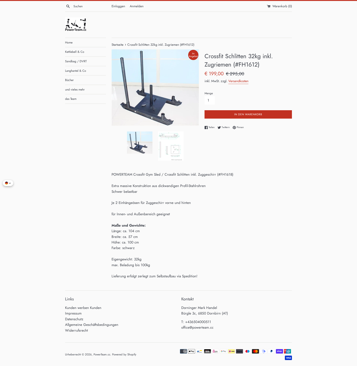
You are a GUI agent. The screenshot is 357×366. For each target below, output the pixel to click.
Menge (209, 93)
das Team (70, 99)
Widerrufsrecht (76, 330)
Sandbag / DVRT (76, 61)
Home (69, 42)
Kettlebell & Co (74, 52)
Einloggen (118, 6)
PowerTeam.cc (102, 354)
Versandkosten (238, 81)
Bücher (69, 80)
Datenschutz (74, 319)
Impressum (73, 313)
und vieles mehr (75, 89)
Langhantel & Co (75, 71)
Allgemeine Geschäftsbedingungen (91, 324)
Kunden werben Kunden (83, 307)
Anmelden (137, 6)
